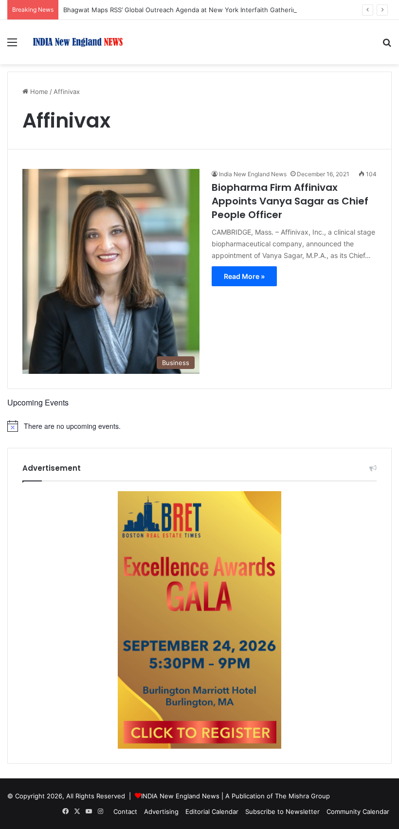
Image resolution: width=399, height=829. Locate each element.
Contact (125, 811)
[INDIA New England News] (78, 42)
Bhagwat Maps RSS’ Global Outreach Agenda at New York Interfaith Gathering (181, 10)
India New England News (253, 174)
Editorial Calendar (211, 811)
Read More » (244, 276)
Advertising (161, 811)
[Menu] (12, 45)
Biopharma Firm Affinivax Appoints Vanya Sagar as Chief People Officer (290, 201)
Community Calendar (357, 811)
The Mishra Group (302, 796)
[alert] (199, 426)
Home (38, 91)
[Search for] (387, 45)
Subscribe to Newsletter (282, 811)
